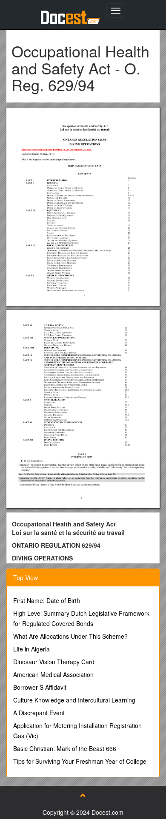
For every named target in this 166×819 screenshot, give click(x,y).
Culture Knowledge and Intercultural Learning (74, 700)
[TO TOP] (83, 795)
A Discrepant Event (39, 712)
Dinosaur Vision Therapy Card (53, 661)
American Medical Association (53, 674)
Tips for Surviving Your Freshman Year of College (79, 761)
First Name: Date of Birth (46, 600)
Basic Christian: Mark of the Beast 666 (64, 748)
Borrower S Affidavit (39, 687)
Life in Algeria (31, 649)
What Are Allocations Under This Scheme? (70, 636)
